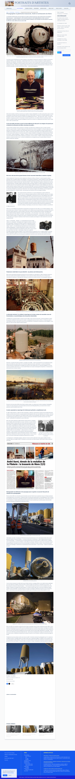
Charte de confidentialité (29, 769)
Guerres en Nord (43, 8)
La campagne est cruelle (62, 23)
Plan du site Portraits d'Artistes (9, 752)
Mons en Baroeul (28, 756)
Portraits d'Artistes (11, 772)
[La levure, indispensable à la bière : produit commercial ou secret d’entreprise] (13, 729)
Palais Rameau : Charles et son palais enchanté (51, 755)
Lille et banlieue (20, 8)
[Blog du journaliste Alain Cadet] (9, 3)
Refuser (10, 775)
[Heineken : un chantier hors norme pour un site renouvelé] (30, 729)
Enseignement (36, 8)
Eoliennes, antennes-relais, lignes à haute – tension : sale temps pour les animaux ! (63, 27)
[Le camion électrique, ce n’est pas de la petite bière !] (46, 729)
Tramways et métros (28, 8)
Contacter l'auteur (66, 55)
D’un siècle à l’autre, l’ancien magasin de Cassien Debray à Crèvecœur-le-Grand (63, 19)
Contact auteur (59, 8)
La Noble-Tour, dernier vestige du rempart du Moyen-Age (53, 768)
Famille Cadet (51, 8)
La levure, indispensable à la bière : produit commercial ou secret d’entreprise (13, 735)
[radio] (7, 679)
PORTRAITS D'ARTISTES (32, 2)
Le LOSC (26, 758)
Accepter (5, 775)
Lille (26, 757)
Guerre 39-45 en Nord (29, 765)
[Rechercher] (69, 3)
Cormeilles (27, 767)
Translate (66, 13)
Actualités (27, 759)
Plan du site (66, 8)
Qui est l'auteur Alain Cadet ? (9, 758)
